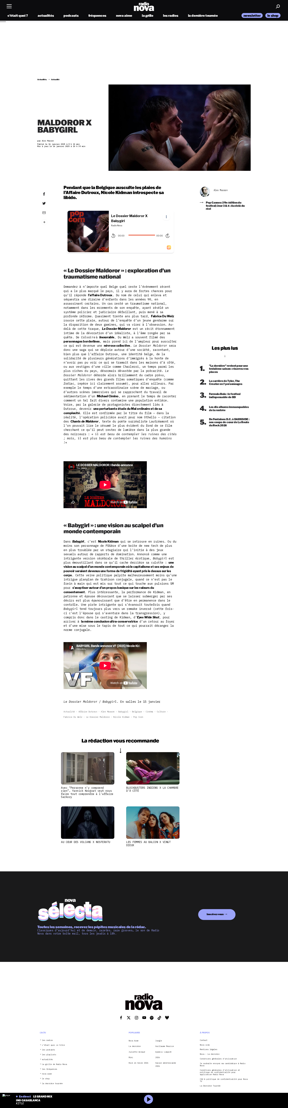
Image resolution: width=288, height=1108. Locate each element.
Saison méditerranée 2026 (165, 1064)
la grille (147, 15)
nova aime (124, 15)
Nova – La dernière (209, 1054)
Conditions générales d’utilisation (218, 1059)
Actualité (69, 711)
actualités (46, 15)
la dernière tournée (203, 15)
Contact (204, 1040)
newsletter (252, 15)
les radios (170, 15)
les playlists (49, 1055)
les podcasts (48, 1050)
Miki (131, 1057)
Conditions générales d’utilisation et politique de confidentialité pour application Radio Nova (220, 1072)
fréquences (97, 15)
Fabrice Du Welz (73, 717)
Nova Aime (133, 1041)
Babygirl (123, 711)
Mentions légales (208, 1049)
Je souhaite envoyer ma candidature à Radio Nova (222, 1064)
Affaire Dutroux (87, 711)
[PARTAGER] (49, 203)
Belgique (137, 711)
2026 (157, 1057)
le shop (272, 15)
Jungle (158, 1041)
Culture (161, 711)
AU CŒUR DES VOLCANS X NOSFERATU (85, 842)
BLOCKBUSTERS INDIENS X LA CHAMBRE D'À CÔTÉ (152, 789)
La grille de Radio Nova (54, 1064)
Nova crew (205, 1045)
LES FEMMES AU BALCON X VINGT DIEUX (148, 843)
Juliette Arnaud (137, 1052)
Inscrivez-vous (215, 914)
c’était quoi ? (18, 15)
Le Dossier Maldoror (98, 717)
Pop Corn (138, 717)
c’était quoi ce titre (53, 1045)
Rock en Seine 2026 (138, 1063)
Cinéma (149, 711)
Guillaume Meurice (164, 1046)
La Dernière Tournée (210, 1086)
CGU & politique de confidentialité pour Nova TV (224, 1080)
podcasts (71, 15)
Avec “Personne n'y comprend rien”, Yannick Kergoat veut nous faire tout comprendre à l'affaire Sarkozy (87, 792)
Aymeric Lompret (163, 1052)
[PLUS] (49, 222)
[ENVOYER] (49, 212)
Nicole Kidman (121, 717)
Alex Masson (108, 711)
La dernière (135, 1046)
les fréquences (49, 1069)
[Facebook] (49, 194)
